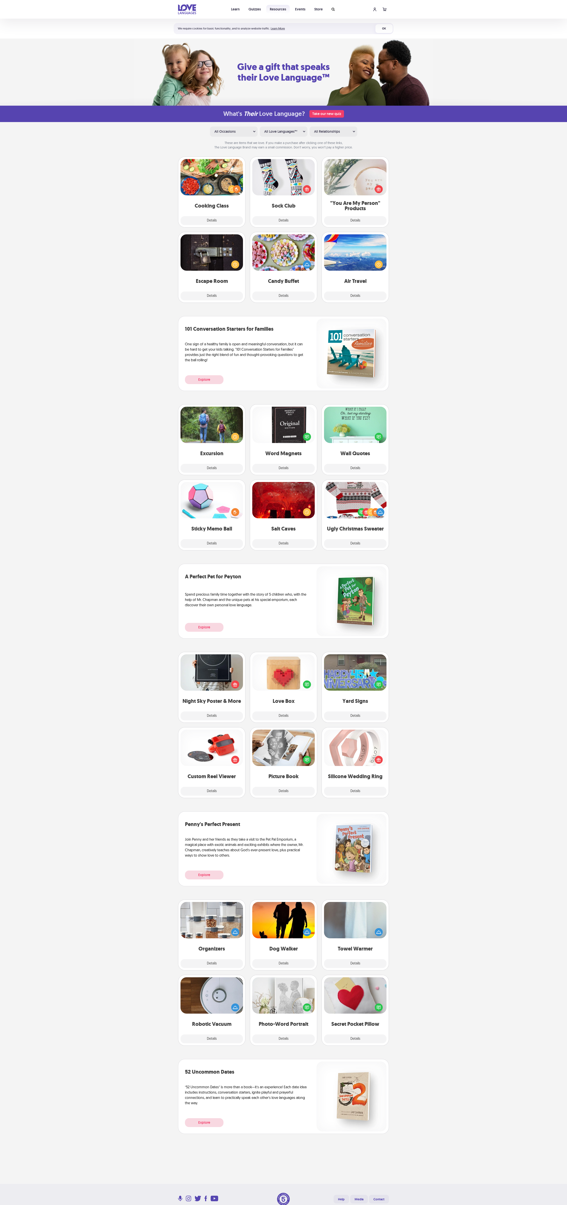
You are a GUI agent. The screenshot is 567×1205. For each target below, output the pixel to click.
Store (318, 9)
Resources (278, 9)
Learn (235, 9)
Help (341, 1199)
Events (300, 9)
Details (212, 220)
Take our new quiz (326, 113)
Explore (204, 379)
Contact (378, 1199)
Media (359, 1199)
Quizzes (255, 9)
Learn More (278, 28)
